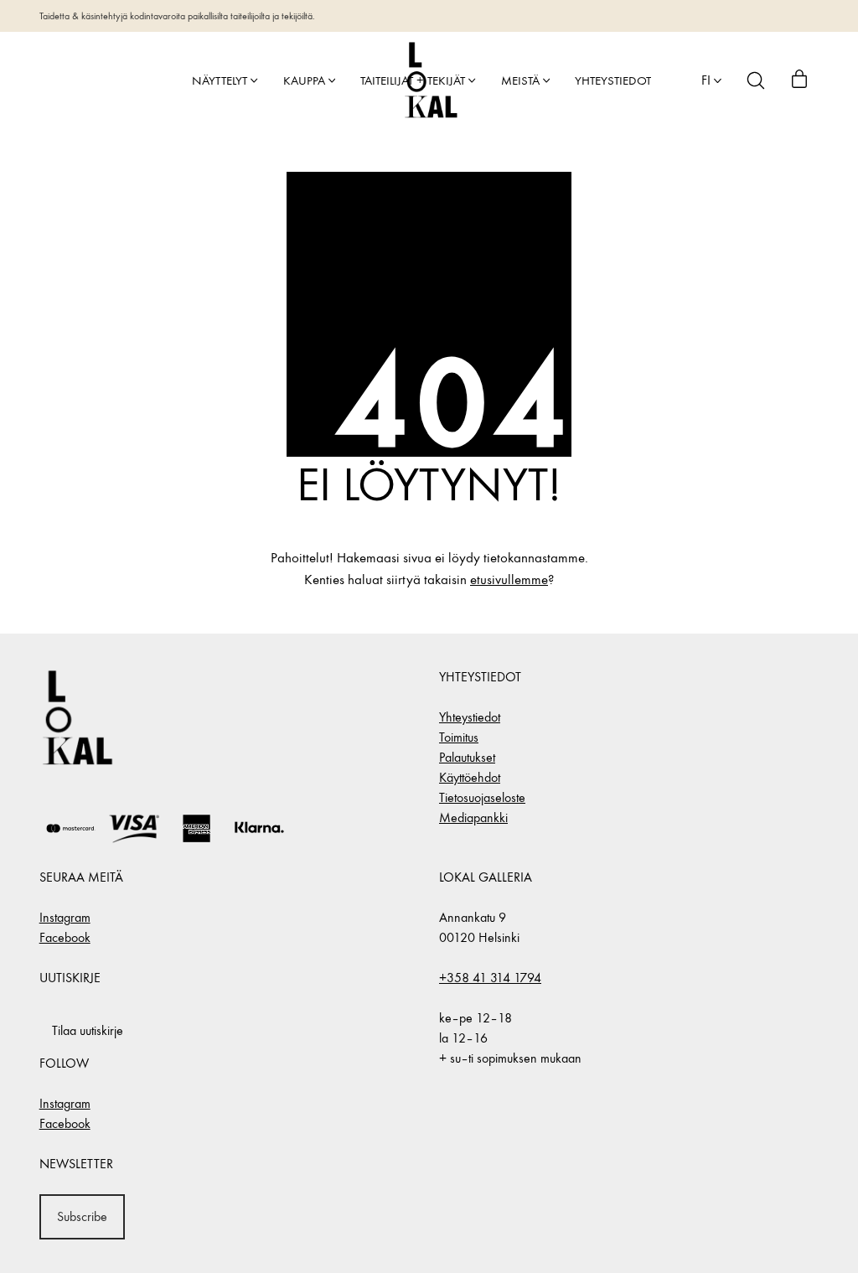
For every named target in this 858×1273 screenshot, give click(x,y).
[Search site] (756, 80)
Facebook (64, 937)
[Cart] (799, 80)
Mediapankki (473, 817)
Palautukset (467, 757)
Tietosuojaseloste (482, 797)
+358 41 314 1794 (490, 978)
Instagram (64, 917)
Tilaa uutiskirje (87, 1030)
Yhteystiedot (469, 717)
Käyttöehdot (469, 777)
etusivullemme (509, 580)
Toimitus (458, 737)
